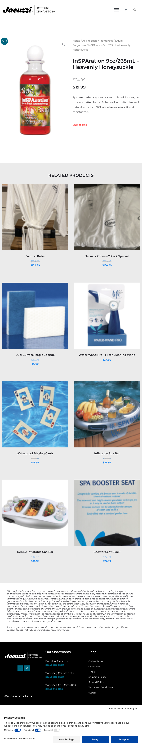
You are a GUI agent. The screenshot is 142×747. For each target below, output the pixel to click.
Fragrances (106, 40)
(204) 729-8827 (54, 664)
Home (76, 40)
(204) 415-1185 (54, 689)
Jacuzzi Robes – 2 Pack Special (107, 256)
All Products (89, 40)
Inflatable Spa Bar (107, 453)
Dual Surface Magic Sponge (35, 355)
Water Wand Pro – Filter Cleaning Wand (107, 355)
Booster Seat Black (107, 552)
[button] (116, 10)
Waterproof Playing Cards (35, 453)
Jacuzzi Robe (35, 256)
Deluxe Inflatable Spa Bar (35, 552)
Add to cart (35, 247)
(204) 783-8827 (54, 676)
